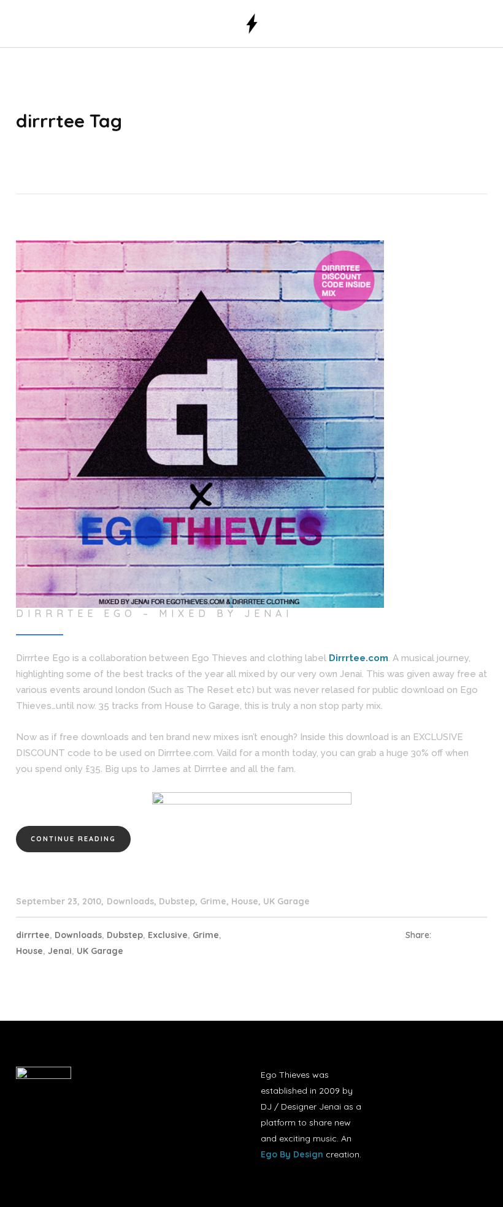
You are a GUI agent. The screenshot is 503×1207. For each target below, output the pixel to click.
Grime (213, 901)
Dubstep (177, 901)
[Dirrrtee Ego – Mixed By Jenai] (200, 423)
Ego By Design (292, 1154)
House (244, 901)
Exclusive (168, 934)
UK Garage (286, 901)
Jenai (60, 950)
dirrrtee (33, 934)
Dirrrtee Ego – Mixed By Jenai (154, 613)
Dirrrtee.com (358, 658)
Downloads (130, 901)
